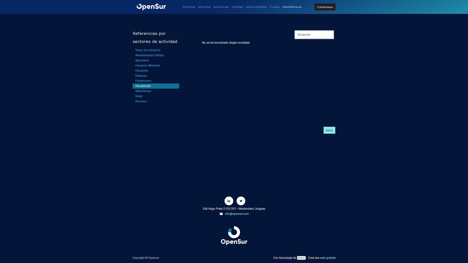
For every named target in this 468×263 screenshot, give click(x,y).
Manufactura (143, 91)
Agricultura (142, 60)
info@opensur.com (237, 214)
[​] (229, 201)
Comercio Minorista (147, 65)
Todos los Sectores (147, 50)
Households (143, 86)
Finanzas (141, 76)
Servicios (141, 101)
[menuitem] (189, 7)
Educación (141, 70)
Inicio (329, 130)
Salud (138, 96)
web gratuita (327, 258)
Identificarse (292, 7)
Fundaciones (143, 81)
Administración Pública (149, 55)
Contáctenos (325, 7)
